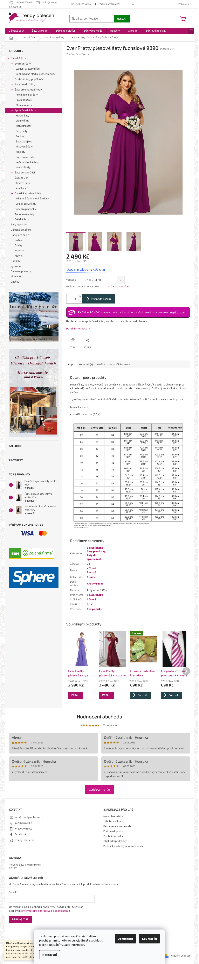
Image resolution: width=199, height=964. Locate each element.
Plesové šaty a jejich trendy (25, 865)
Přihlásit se (20, 919)
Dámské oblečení (21, 230)
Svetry (19, 245)
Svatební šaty (23, 64)
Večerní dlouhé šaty (27, 162)
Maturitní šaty (23, 126)
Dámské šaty (18, 58)
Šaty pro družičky (25, 84)
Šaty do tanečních (25, 173)
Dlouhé (91, 577)
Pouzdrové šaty (25, 157)
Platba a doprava (113, 831)
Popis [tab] (71, 364)
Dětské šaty (22, 219)
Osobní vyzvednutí (114, 836)
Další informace (73, 945)
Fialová (91, 572)
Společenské (95, 595)
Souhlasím (149, 939)
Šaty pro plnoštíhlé (26, 209)
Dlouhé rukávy (24, 105)
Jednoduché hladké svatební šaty (35, 74)
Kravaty (19, 251)
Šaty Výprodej (19, 225)
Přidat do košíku (101, 298)
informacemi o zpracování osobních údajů (46, 911)
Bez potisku (94, 609)
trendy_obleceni (24, 840)
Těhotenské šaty (25, 214)
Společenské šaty (25, 110)
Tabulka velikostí (109, 4)
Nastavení (49, 955)
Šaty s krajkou (24, 142)
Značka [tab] (101, 364)
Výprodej (16, 266)
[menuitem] (16, 31)
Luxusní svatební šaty (28, 69)
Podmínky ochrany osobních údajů (123, 846)
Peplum (20, 136)
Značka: (77, 54)
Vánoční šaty (23, 167)
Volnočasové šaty (26, 204)
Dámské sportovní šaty (28, 193)
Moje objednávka (81, 4)
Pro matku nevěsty (27, 95)
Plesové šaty (22, 183)
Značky (15, 282)
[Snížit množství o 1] (80, 301)
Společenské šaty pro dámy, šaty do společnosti (96, 553)
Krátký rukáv (95, 584)
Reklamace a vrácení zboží (118, 826)
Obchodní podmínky (115, 841)
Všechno (16, 277)
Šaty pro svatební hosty (29, 90)
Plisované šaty (24, 147)
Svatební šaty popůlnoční (29, 79)
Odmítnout (125, 939)
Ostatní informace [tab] (119, 364)
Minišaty (20, 152)
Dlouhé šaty (22, 121)
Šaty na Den (21, 178)
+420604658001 (23, 823)
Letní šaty (20, 188)
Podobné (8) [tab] (86, 364)
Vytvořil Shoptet (180, 956)
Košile (18, 240)
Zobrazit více (99, 789)
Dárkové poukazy (21, 271)
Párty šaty (21, 131)
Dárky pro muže (20, 235)
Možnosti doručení (118, 287)
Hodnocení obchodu (99, 716)
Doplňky (15, 261)
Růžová (91, 569)
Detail (75, 695)
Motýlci (19, 256)
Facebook (20, 834)
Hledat (122, 18)
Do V (90, 604)
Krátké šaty (22, 116)
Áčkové (91, 600)
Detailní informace (76, 329)
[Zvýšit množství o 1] (80, 296)
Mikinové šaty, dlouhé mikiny (32, 199)
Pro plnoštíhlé (24, 100)
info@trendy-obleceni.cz (29, 817)
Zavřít (98, 340)
